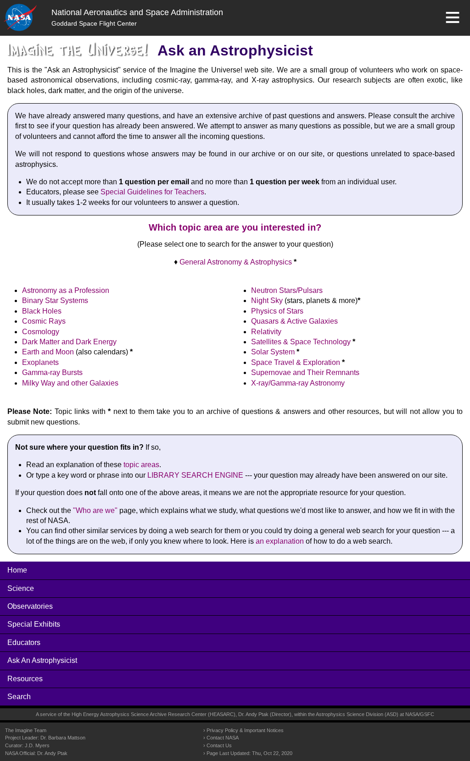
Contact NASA (223, 737)
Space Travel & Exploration (295, 362)
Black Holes (42, 311)
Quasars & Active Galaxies (294, 321)
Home (17, 570)
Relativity (266, 332)
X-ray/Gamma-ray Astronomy (298, 383)
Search (19, 696)
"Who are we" (95, 510)
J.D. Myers (37, 745)
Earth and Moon (48, 352)
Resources (25, 679)
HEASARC (222, 714)
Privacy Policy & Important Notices (245, 730)
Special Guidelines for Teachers (152, 192)
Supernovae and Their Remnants (305, 372)
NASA (412, 714)
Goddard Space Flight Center (94, 23)
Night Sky (267, 300)
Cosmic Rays (44, 321)
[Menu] (452, 17)
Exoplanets (40, 362)
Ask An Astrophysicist (42, 660)
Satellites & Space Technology (301, 342)
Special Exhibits (33, 624)
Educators (23, 642)
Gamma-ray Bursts (52, 372)
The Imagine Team (25, 730)
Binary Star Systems (55, 300)
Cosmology (40, 332)
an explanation (280, 541)
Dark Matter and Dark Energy (69, 342)
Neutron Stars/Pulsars (287, 290)
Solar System (273, 352)
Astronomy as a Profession (65, 290)
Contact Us (219, 745)
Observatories (30, 606)
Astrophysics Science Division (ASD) (357, 714)
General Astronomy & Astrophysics (235, 262)
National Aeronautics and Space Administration (137, 12)
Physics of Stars (277, 311)
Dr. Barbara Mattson (62, 737)
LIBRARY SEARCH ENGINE (195, 475)
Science (20, 588)
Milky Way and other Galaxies (70, 383)
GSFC (427, 714)
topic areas (141, 465)
